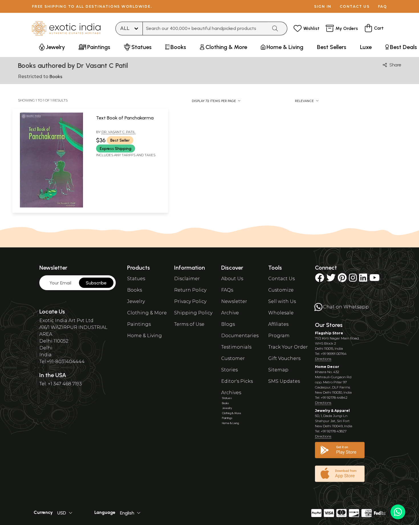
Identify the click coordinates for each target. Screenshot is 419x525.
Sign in (322, 6)
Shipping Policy (193, 313)
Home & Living (144, 335)
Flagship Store (329, 333)
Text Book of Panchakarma (125, 118)
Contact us (355, 6)
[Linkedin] (363, 279)
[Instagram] (353, 279)
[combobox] (205, 28)
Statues (136, 278)
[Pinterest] (342, 279)
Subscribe (96, 283)
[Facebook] (319, 279)
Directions (323, 359)
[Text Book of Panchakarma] (51, 206)
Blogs (228, 324)
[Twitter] (330, 279)
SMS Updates (284, 381)
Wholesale (281, 313)
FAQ (382, 6)
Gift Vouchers (284, 358)
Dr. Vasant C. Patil (118, 132)
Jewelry (136, 301)
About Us (232, 278)
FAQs (227, 290)
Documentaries (240, 335)
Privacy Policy (190, 301)
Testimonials (236, 347)
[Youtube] (374, 279)
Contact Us (281, 278)
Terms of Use (189, 324)
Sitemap (278, 370)
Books (134, 290)
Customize (281, 290)
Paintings (139, 324)
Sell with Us (282, 301)
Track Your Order (288, 347)
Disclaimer (187, 278)
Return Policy (190, 290)
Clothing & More (147, 313)
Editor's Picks (237, 381)
